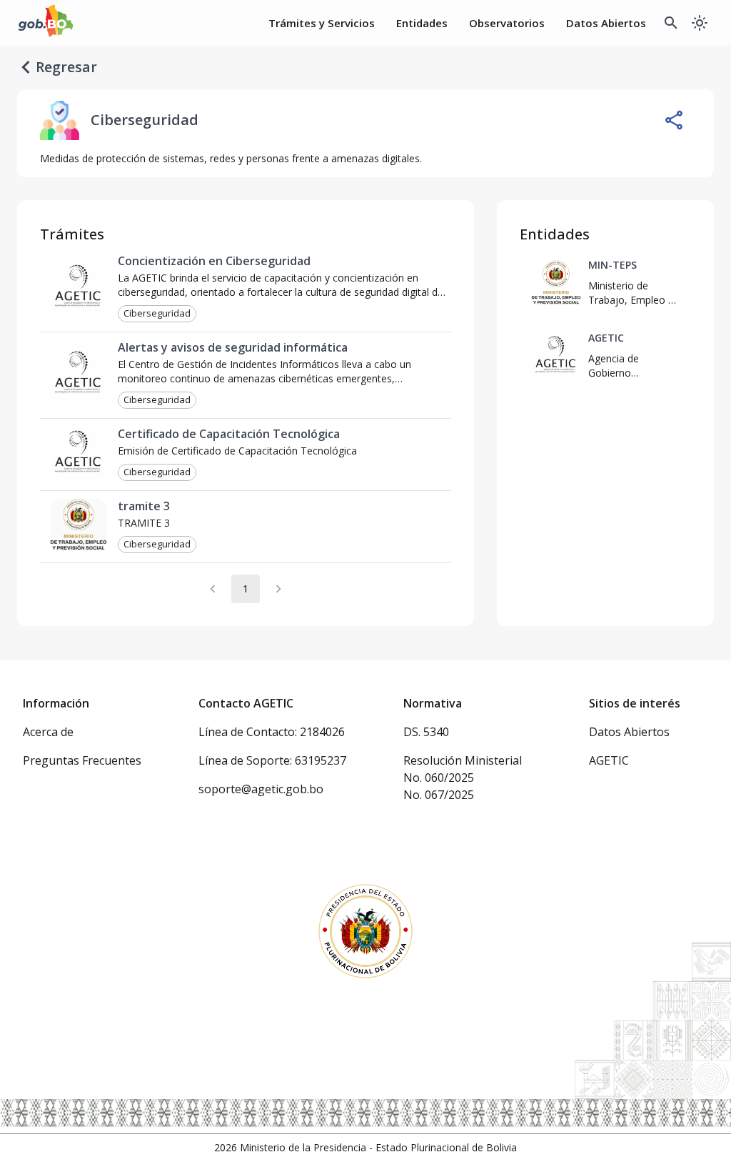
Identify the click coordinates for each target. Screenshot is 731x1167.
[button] (157, 313)
